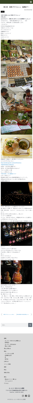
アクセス (6, 383)
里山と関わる (7, 348)
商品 (5, 351)
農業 (5, 367)
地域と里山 (7, 372)
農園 (5, 338)
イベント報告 (7, 364)
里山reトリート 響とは (10, 379)
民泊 (5, 369)
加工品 (6, 359)
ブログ (2, 11)
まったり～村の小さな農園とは (13, 340)
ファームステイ (9, 381)
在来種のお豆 (8, 355)
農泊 (5, 377)
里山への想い (8, 346)
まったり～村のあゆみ (10, 344)
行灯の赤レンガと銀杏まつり (8, 173)
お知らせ (6, 361)
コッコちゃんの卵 (9, 353)
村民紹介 (7, 342)
